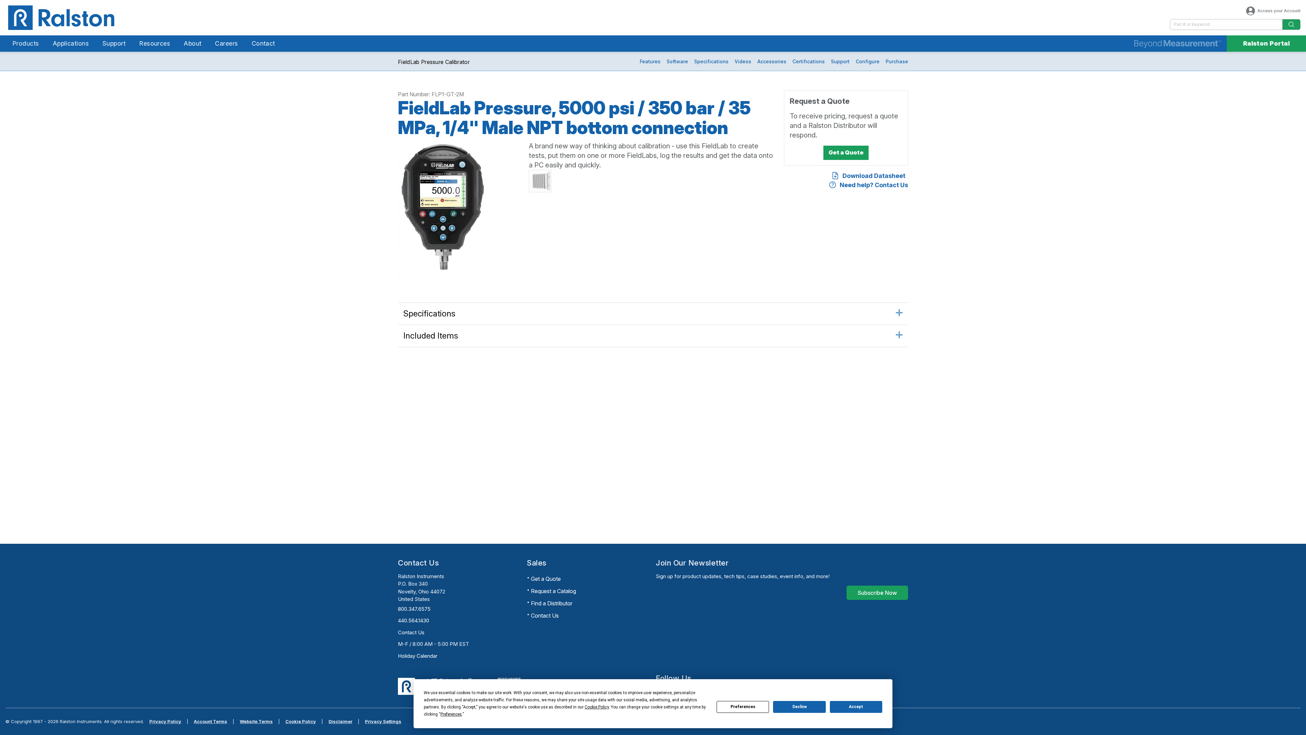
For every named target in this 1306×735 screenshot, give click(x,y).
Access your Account (1279, 10)
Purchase (897, 61)
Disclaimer (340, 721)
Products (25, 43)
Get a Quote (546, 578)
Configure (868, 61)
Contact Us (411, 632)
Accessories (771, 61)
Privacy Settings (383, 721)
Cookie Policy (300, 721)
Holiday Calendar (417, 656)
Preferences (743, 706)
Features (650, 61)
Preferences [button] (451, 714)
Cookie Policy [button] (597, 707)
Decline (799, 706)
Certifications (808, 61)
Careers (226, 43)
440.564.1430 (413, 620)
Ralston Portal (1266, 43)
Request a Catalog (553, 591)
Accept (856, 706)
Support (113, 43)
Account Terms (210, 721)
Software (677, 61)
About (192, 43)
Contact (263, 43)
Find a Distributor (551, 603)
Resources (154, 43)
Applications (71, 43)
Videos (743, 61)
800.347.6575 (414, 609)
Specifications (711, 61)
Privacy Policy (165, 721)
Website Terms (256, 721)
